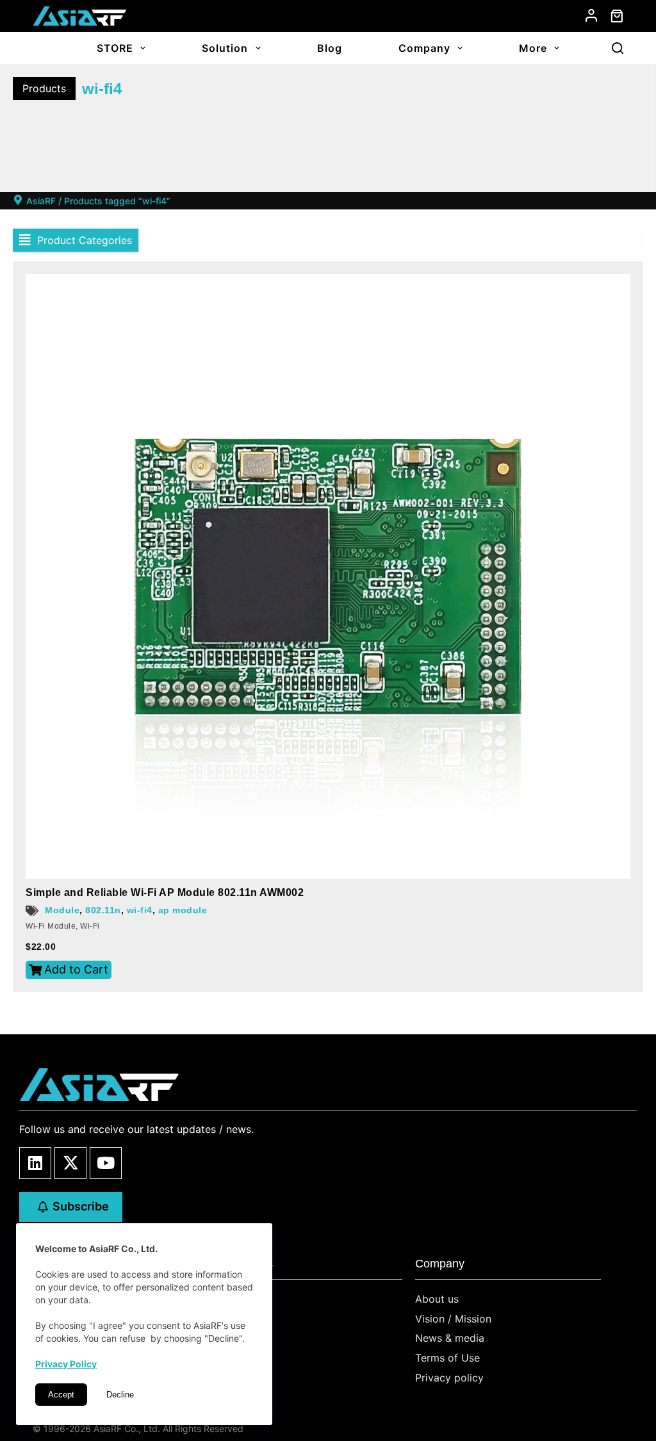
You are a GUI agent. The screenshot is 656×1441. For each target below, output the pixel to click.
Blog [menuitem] (329, 48)
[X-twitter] (70, 1163)
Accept (61, 1394)
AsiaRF (41, 200)
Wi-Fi (90, 926)
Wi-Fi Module (51, 926)
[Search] (617, 48)
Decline (120, 1394)
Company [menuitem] (424, 48)
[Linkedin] (35, 1163)
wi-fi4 (139, 910)
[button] (75, 240)
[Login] (591, 15)
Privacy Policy (66, 1363)
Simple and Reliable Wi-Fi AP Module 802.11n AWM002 (165, 892)
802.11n (103, 910)
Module (62, 910)
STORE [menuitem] (115, 48)
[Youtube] (106, 1163)
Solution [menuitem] (225, 48)
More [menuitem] (533, 48)
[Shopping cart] (617, 16)
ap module (183, 910)
